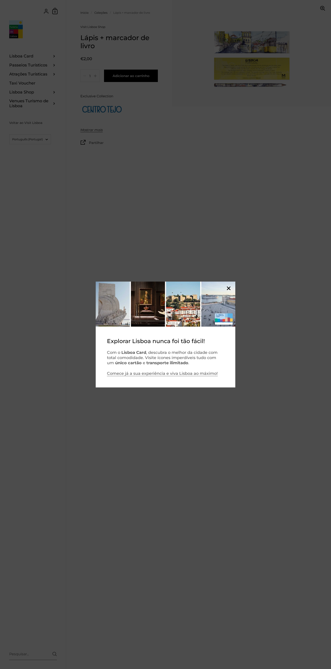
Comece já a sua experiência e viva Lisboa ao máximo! (162, 373)
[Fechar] (228, 289)
